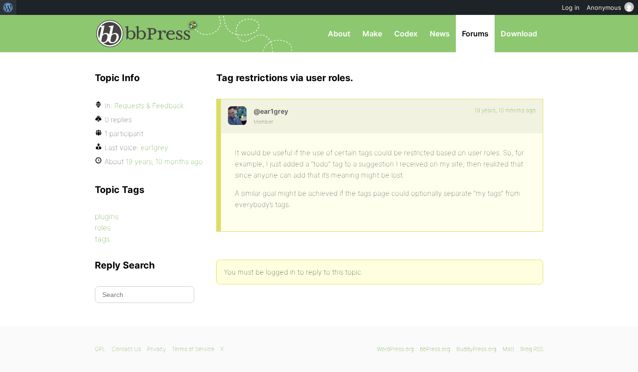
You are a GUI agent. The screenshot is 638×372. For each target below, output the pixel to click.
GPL (100, 348)
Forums (475, 33)
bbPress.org (143, 33)
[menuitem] (8, 7)
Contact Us (126, 348)
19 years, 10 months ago (505, 110)
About (339, 33)
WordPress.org (395, 348)
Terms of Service (193, 348)
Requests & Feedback (149, 105)
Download (519, 33)
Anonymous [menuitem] (604, 7)
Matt (508, 348)
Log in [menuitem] (571, 7)
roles (103, 227)
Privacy (156, 348)
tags (102, 238)
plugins (107, 216)
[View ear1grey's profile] (237, 115)
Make (372, 33)
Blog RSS (531, 348)
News (440, 33)
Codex (406, 33)
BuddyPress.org (476, 348)
